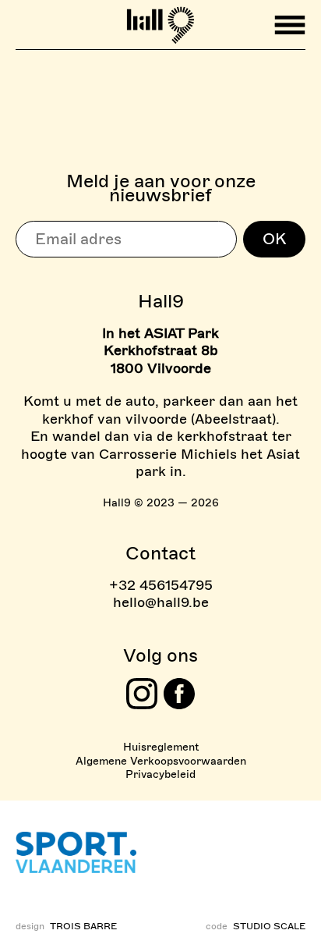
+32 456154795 (161, 585)
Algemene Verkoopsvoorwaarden (161, 761)
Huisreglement (161, 747)
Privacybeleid (160, 774)
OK (274, 239)
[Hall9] (161, 18)
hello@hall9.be (161, 602)
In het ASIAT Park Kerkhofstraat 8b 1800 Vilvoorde (160, 351)
